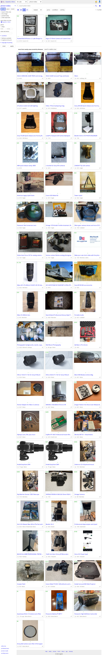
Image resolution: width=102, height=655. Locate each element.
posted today (5, 15)
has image (4, 14)
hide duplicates (6, 17)
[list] (18, 9)
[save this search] (99, 5)
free (3, 27)
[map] (27, 9)
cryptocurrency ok (6, 40)
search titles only (6, 12)
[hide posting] (43, 41)
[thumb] (21, 9)
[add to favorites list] (18, 41)
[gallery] (24, 9)
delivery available (6, 38)
